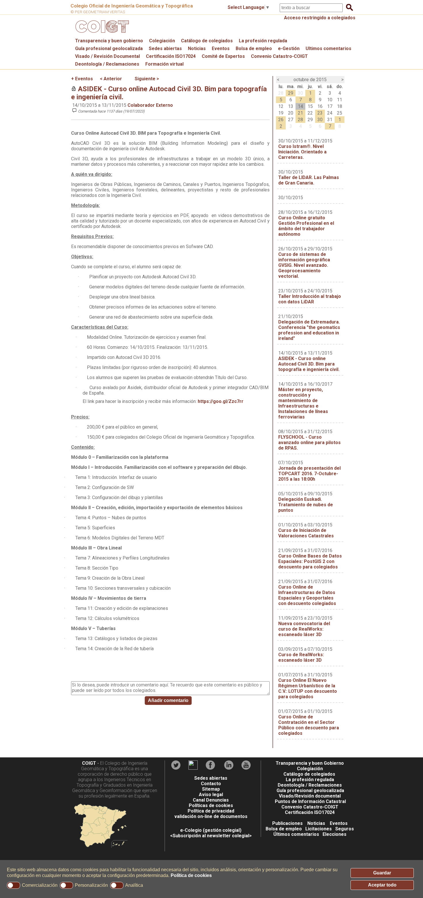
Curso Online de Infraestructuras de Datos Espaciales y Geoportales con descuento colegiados (307, 595)
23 (320, 113)
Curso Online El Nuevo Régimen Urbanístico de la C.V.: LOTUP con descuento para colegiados (307, 688)
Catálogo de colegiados (207, 40)
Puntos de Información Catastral (310, 801)
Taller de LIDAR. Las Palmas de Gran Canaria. (308, 180)
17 (329, 106)
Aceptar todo (382, 884)
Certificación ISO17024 (171, 56)
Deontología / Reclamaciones (107, 64)
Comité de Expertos (223, 56)
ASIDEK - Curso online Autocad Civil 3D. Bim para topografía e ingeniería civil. (309, 364)
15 (310, 106)
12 (280, 106)
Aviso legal (211, 794)
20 (290, 113)
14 (300, 106)
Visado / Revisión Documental (107, 56)
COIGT (89, 763)
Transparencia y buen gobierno (109, 40)
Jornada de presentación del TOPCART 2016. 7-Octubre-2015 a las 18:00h (309, 473)
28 (280, 93)
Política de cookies (191, 875)
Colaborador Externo (150, 105)
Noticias (197, 48)
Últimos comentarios (296, 834)
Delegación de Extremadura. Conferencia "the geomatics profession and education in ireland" (309, 330)
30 (300, 93)
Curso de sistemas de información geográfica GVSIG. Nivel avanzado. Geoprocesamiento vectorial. (304, 265)
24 (329, 113)
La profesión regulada (263, 40)
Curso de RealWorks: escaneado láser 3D (301, 657)
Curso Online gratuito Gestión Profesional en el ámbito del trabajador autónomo (306, 226)
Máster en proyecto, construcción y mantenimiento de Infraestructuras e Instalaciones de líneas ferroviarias (303, 403)
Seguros (344, 829)
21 (300, 113)
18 (339, 106)
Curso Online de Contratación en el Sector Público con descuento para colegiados (308, 725)
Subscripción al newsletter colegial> (212, 835)
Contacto (211, 783)
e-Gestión (289, 48)
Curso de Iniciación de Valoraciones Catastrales (306, 533)
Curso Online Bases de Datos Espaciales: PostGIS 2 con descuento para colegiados (310, 561)
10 (329, 99)
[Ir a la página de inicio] (101, 34)
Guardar (382, 872)
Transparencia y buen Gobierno (310, 763)
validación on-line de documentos (210, 816)
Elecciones (334, 834)
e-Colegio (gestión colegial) (210, 830)
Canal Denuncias (211, 800)
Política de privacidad (211, 811)
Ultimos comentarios (328, 48)
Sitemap (211, 789)
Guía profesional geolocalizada (109, 48)
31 (329, 119)
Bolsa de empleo (254, 48)
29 (290, 93)
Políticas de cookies (211, 805)
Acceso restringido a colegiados (319, 17)
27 (290, 119)
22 (310, 113)
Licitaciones (318, 829)
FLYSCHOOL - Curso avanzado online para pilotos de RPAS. (309, 442)
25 (339, 113)
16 (320, 106)
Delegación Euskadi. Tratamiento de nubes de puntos (305, 504)
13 (290, 106)
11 (339, 99)
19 (280, 113)
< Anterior (111, 78)
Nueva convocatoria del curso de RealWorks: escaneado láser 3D (304, 629)
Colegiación (162, 40)
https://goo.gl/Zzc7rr (220, 401)
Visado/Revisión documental (310, 796)
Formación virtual (164, 64)
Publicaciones (287, 823)
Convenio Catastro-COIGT (279, 56)
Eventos (221, 48)
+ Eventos (82, 78)
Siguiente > (147, 78)
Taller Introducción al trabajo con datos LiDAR (309, 299)
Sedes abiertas (165, 48)
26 (280, 119)
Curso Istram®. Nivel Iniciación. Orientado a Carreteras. (302, 152)
